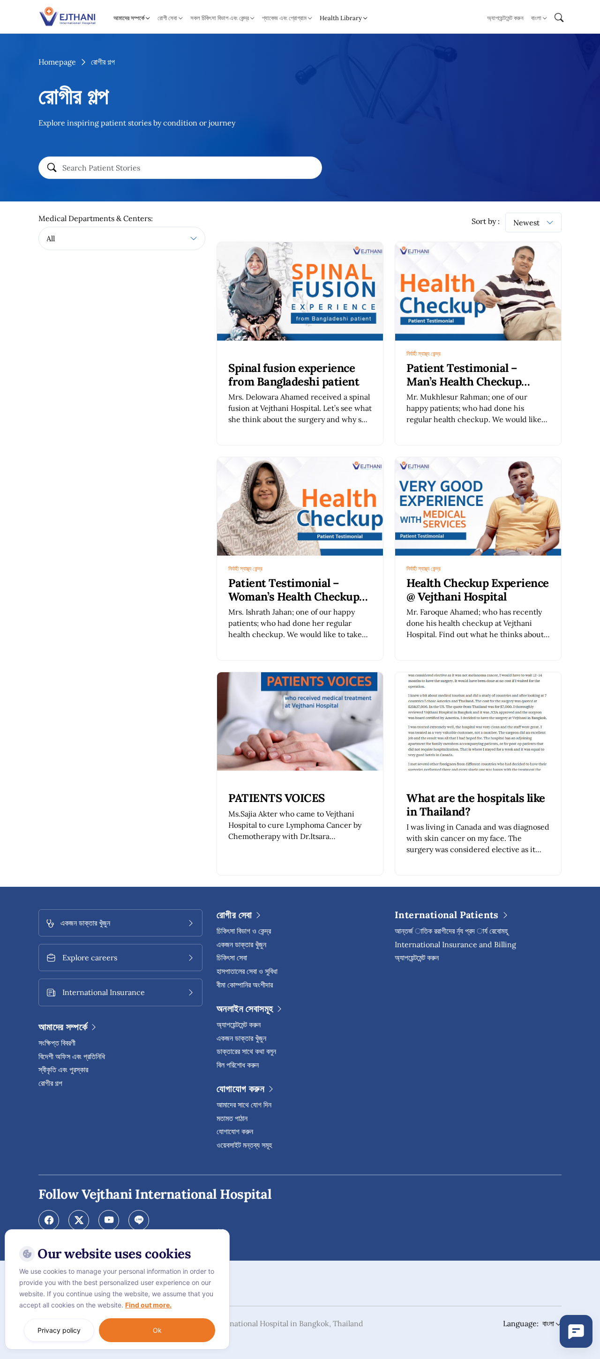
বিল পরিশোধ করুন (238, 1064)
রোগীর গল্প (50, 1083)
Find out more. (148, 1305)
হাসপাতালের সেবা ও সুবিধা (247, 971)
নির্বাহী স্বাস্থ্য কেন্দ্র (423, 353)
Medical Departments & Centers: (95, 218)
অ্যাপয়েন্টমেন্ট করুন (505, 18)
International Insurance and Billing (455, 944)
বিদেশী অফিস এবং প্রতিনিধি (71, 1056)
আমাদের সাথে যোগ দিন (244, 1104)
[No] (220, 1231)
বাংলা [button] (536, 18)
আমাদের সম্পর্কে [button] (128, 18)
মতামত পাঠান (232, 1118)
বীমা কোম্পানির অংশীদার (245, 984)
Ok (157, 1330)
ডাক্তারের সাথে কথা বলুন (246, 1051)
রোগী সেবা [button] (167, 18)
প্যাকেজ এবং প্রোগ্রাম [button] (284, 18)
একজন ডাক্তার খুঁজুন (241, 944)
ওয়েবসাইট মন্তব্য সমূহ (244, 1145)
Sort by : (486, 221)
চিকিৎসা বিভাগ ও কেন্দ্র (244, 931)
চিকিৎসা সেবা (232, 957)
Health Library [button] (341, 18)
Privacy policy (59, 1330)
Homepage (57, 62)
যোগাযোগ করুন (235, 1131)
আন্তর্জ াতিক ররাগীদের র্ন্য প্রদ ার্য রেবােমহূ (451, 931)
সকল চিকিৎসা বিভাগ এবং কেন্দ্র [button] (219, 18)
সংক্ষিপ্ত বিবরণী (56, 1042)
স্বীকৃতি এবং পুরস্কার (63, 1069)
